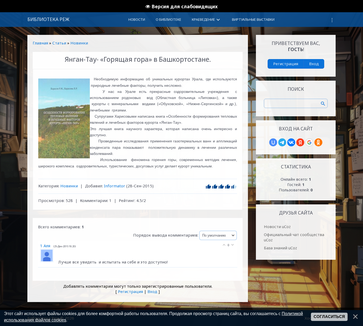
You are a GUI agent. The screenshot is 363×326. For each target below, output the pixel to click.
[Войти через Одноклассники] (318, 142)
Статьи (59, 43)
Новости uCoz (277, 226)
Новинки (79, 43)
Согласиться (329, 317)
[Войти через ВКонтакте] (291, 142)
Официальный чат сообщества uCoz (294, 237)
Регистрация (130, 291)
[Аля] (49, 262)
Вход (152, 291)
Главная (40, 43)
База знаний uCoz (280, 247)
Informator (114, 185)
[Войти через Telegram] (282, 142)
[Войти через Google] (309, 142)
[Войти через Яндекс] (300, 142)
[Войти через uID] (273, 142)
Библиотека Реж (48, 19)
